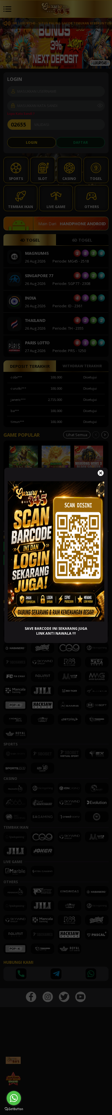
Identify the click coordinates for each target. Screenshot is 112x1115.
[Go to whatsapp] (14, 1098)
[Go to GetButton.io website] (14, 1109)
